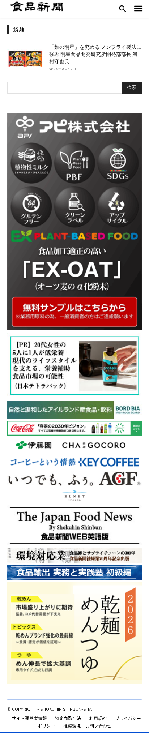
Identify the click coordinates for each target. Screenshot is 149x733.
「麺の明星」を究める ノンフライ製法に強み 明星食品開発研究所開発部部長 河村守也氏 (95, 54)
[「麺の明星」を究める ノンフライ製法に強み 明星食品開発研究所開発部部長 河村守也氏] (25, 56)
